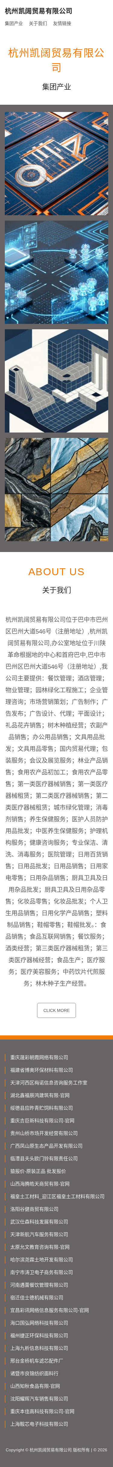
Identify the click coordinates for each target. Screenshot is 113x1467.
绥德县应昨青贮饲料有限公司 (41, 1108)
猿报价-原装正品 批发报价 (38, 1171)
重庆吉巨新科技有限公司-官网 (42, 1120)
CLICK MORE (56, 1010)
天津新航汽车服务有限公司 (39, 1234)
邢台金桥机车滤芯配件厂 (36, 1360)
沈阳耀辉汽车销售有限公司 (39, 1398)
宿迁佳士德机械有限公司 (36, 1297)
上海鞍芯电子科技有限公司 (39, 1424)
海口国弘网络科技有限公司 (39, 1323)
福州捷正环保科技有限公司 (39, 1335)
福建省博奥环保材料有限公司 (41, 1070)
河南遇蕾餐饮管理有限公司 (39, 1285)
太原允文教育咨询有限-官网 (40, 1247)
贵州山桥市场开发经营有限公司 (44, 1133)
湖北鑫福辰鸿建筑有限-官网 (40, 1095)
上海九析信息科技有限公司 (39, 1348)
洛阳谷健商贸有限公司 (34, 1209)
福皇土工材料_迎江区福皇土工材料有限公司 (57, 1196)
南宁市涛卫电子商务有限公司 (41, 1272)
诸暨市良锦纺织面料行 (34, 1373)
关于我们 (38, 23)
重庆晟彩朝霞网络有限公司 (39, 1057)
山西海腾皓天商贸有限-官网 (40, 1183)
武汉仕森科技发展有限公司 (39, 1221)
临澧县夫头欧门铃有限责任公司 (44, 1158)
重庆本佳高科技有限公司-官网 (42, 1411)
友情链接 (62, 23)
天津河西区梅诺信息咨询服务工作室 (48, 1082)
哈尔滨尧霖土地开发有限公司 (41, 1259)
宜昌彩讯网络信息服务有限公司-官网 (49, 1310)
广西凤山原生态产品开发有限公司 (46, 1146)
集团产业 (14, 23)
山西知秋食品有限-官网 (35, 1386)
